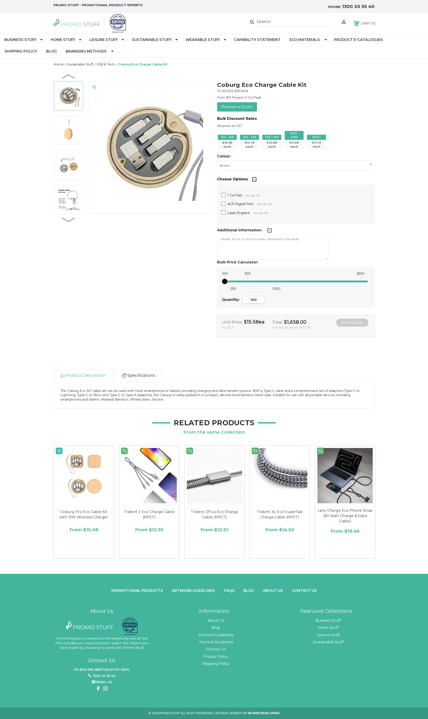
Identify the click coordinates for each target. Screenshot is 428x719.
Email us (104, 682)
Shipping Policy (20, 51)
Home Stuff (63, 40)
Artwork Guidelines (193, 591)
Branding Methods (86, 51)
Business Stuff (20, 40)
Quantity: (231, 299)
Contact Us (304, 591)
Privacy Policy (216, 656)
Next (68, 219)
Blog (51, 51)
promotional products (137, 591)
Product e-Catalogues (358, 40)
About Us (216, 620)
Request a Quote (237, 107)
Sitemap (222, 713)
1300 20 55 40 (358, 6)
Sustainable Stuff (152, 40)
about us (273, 591)
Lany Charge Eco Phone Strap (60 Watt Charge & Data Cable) (345, 515)
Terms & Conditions (216, 642)
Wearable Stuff (203, 40)
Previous (68, 76)
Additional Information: (240, 230)
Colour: (225, 156)
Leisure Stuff (103, 40)
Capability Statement (257, 40)
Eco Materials (305, 40)
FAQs (229, 591)
